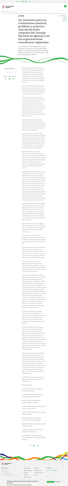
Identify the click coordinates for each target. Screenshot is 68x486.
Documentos (14, 11)
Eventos (26, 474)
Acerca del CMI (27, 468)
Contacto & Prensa (39, 472)
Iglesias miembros (28, 470)
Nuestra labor (27, 477)
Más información (35, 484)
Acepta (50, 481)
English (65, 17)
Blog (36, 474)
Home (1, 11)
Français (64, 19)
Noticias (26, 472)
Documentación (7, 11)
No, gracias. (57, 481)
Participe (37, 468)
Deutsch (64, 20)
